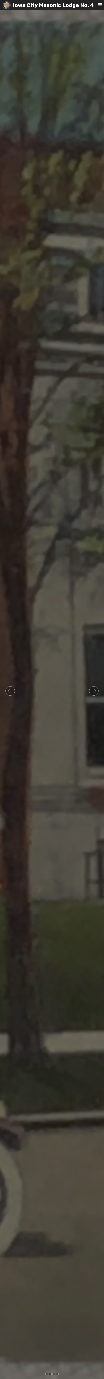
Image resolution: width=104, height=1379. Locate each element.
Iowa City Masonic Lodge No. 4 (53, 5)
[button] (10, 691)
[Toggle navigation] (100, 4)
